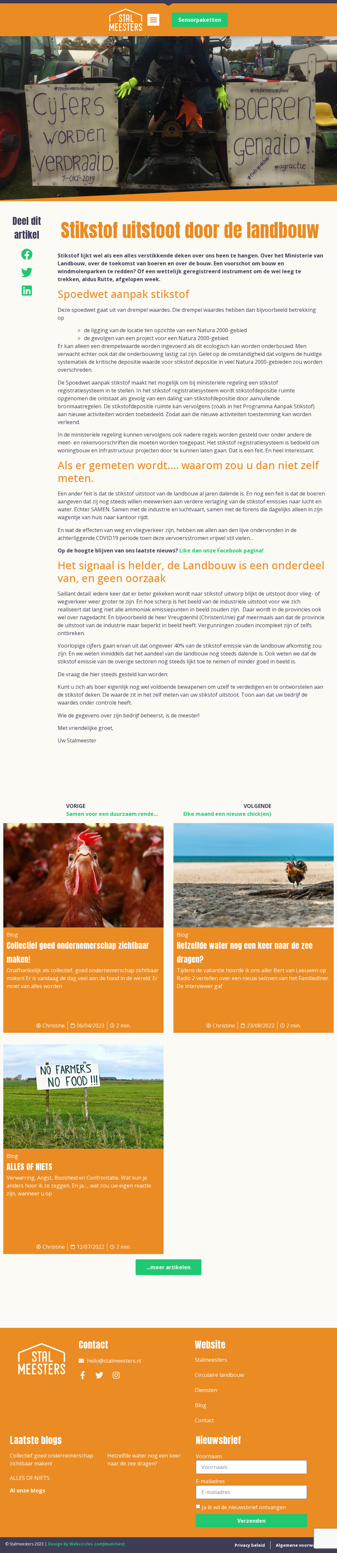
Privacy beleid (250, 1545)
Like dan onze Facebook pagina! (221, 550)
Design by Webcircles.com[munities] (86, 1544)
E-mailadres (210, 1481)
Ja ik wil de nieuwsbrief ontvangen (244, 1507)
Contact (204, 1420)
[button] (153, 20)
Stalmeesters (211, 1359)
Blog (200, 1405)
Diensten (206, 1390)
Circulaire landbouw (219, 1375)
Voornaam (209, 1456)
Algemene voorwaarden (302, 1545)
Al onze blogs (27, 1490)
